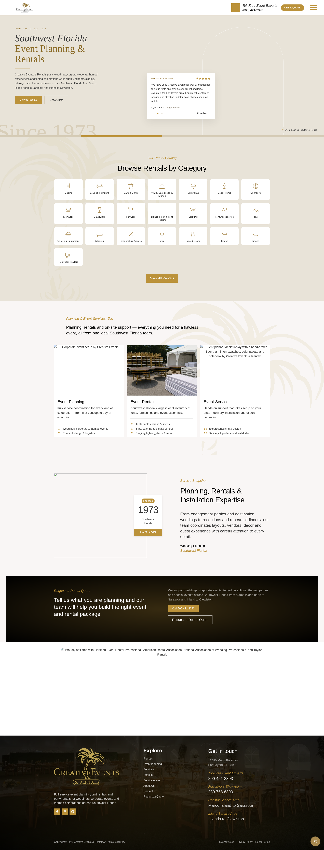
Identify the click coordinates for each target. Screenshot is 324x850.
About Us (149, 785)
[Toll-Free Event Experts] (235, 7)
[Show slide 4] (283, 136)
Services (148, 769)
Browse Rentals (28, 99)
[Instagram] (65, 811)
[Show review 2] (158, 113)
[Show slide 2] (121, 136)
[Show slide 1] (40, 136)
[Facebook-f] (57, 811)
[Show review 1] (153, 113)
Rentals (148, 758)
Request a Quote (153, 796)
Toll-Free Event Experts (259, 5)
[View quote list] (315, 841)
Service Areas (151, 780)
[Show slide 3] (202, 136)
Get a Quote (56, 99)
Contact (148, 791)
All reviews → (203, 113)
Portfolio (148, 774)
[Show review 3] (162, 113)
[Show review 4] (167, 113)
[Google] (73, 811)
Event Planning (152, 764)
